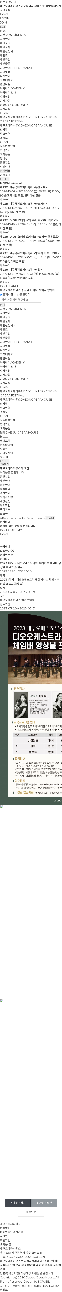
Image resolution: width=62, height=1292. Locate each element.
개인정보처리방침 (10, 1224)
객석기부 (5, 509)
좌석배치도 (6, 80)
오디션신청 (6, 497)
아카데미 (12, 88)
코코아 (4, 513)
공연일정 (5, 72)
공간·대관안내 (13, 35)
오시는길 (5, 154)
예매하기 (5, 199)
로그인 (4, 1236)
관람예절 (5, 84)
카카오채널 (6, 453)
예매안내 (5, 485)
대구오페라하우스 (26, 125)
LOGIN (4, 18)
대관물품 (5, 63)
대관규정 (5, 59)
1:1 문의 (4, 113)
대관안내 (5, 480)
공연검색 (5, 10)
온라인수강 (6, 555)
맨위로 (4, 1289)
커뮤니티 (14, 105)
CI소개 (4, 142)
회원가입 (5, 1240)
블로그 (4, 436)
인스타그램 (6, 445)
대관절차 (5, 47)
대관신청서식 (8, 51)
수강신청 (5, 96)
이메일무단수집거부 (11, 1232)
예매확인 (5, 505)
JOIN (3, 22)
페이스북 (5, 440)
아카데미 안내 (8, 92)
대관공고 (5, 43)
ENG (3, 30)
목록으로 (31, 1212)
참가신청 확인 (44, 1202)
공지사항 (5, 100)
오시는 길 (5, 1244)
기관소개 (5, 175)
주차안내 (5, 493)
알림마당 (5, 489)
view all (17, 183)
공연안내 (16, 68)
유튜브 (4, 449)
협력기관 (5, 150)
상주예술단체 (8, 146)
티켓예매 (5, 166)
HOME (4, 14)
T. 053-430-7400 (11, 1257)
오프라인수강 (8, 550)
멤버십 (4, 158)
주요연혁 (5, 133)
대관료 (4, 55)
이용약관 (5, 1228)
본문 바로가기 (8, 2)
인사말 (4, 129)
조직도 (4, 138)
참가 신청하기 (17, 1202)
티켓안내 (5, 76)
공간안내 (5, 39)
